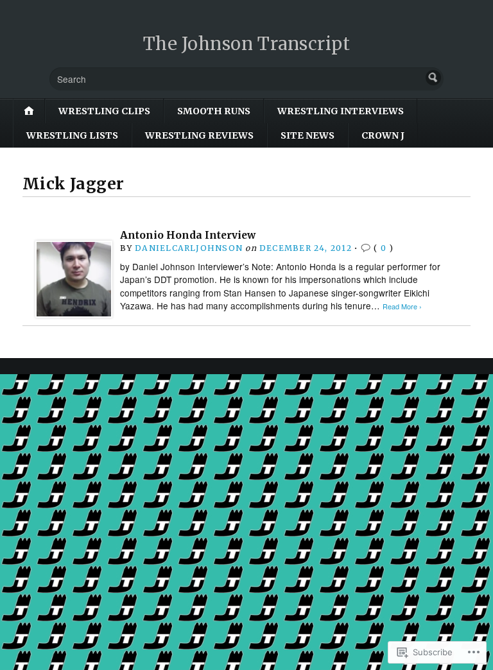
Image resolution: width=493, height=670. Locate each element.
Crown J (382, 135)
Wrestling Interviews (340, 111)
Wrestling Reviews (199, 135)
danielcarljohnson (189, 248)
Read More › (402, 306)
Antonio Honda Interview (187, 235)
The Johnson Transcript (246, 44)
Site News (307, 135)
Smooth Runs (213, 111)
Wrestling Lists (72, 135)
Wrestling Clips (104, 111)
